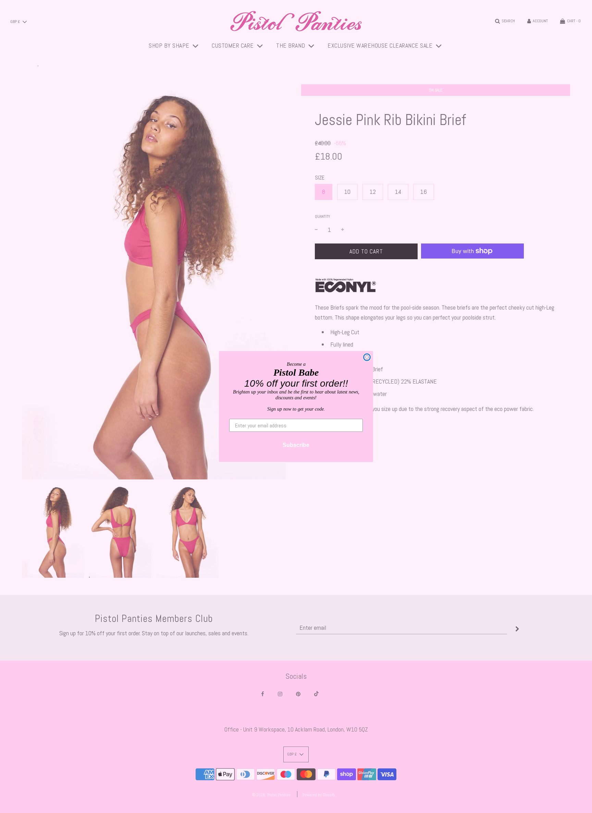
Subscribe (296, 445)
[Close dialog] (366, 357)
